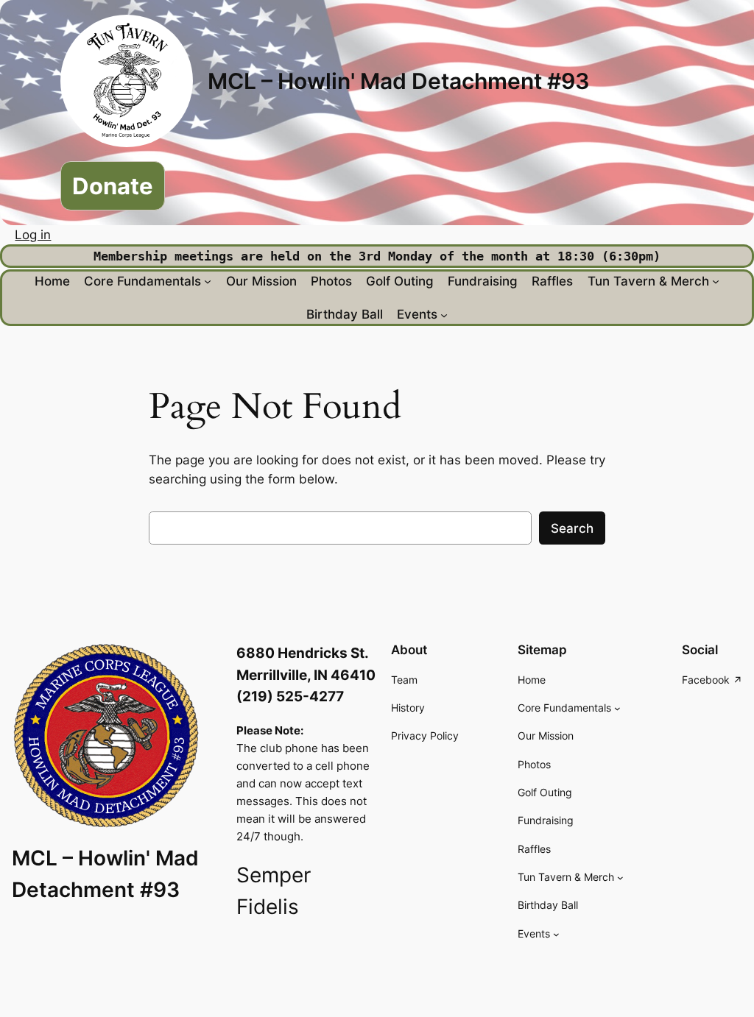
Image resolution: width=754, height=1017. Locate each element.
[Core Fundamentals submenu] (207, 281)
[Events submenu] (444, 314)
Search (572, 528)
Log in (33, 234)
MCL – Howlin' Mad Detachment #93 (399, 81)
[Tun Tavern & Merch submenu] (715, 281)
